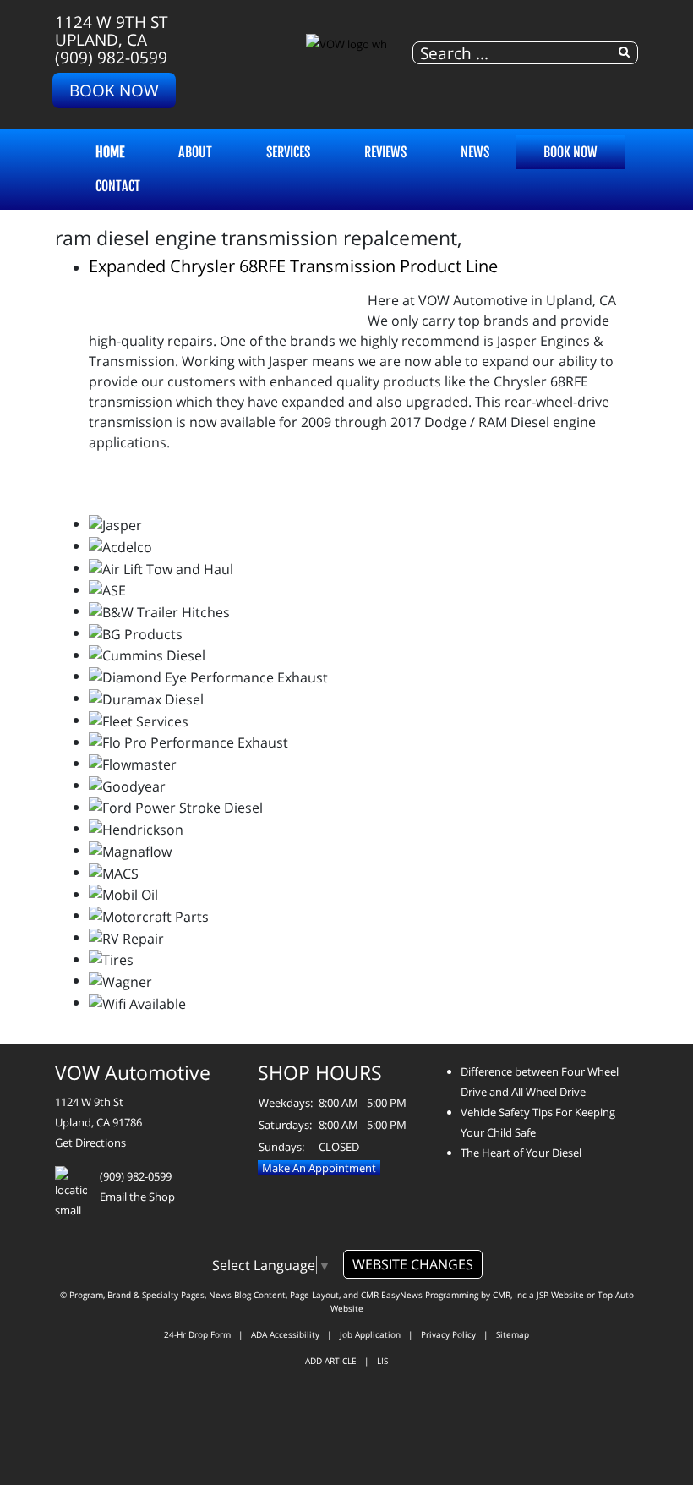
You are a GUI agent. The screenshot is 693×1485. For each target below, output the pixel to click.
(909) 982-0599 (111, 57)
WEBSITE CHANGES (412, 1264)
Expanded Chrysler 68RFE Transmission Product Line (293, 266)
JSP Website (560, 1295)
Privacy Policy (448, 1334)
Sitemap (512, 1334)
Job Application (370, 1334)
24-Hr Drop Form (197, 1334)
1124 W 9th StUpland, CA (111, 30)
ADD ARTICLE (331, 1361)
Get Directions (90, 1142)
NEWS (475, 152)
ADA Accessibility (285, 1334)
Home (109, 152)
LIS (382, 1361)
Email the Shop (137, 1196)
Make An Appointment (319, 1167)
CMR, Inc (510, 1295)
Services (288, 152)
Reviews (385, 152)
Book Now (114, 90)
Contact (117, 186)
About (195, 152)
